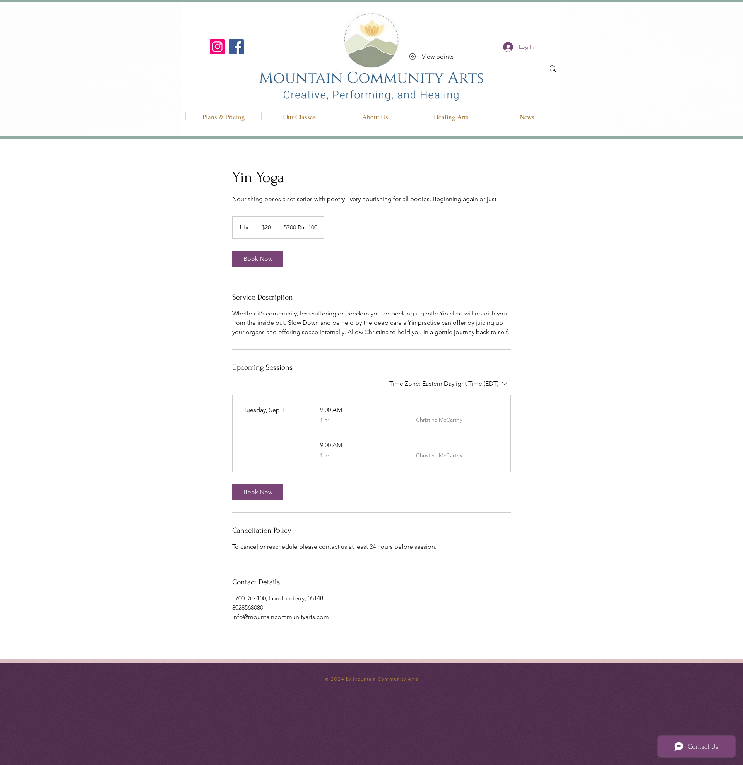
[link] (257, 259)
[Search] (553, 69)
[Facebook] (236, 46)
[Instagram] (217, 46)
